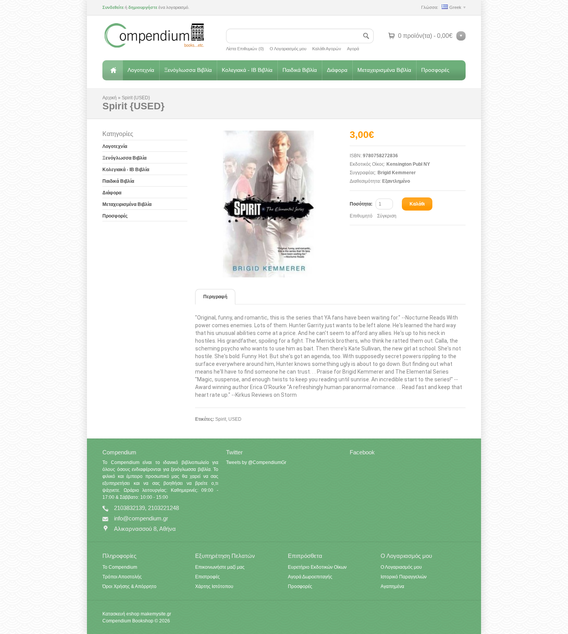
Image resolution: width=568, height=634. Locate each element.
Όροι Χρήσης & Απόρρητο (129, 586)
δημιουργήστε (142, 7)
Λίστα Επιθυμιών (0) (245, 48)
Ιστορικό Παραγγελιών (404, 577)
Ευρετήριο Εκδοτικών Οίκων (317, 567)
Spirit (220, 419)
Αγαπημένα (392, 586)
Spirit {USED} (136, 97)
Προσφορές (435, 70)
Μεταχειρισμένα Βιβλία (384, 70)
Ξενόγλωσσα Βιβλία (188, 70)
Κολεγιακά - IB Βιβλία (247, 70)
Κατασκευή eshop (120, 614)
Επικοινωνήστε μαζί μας (220, 567)
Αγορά (353, 48)
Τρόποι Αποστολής (122, 577)
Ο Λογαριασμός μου (288, 48)
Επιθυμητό (361, 216)
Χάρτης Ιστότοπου (214, 586)
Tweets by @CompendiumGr (256, 462)
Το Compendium (119, 567)
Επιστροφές (207, 577)
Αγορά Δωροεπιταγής (310, 577)
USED (234, 419)
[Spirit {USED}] (272, 204)
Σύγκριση (386, 216)
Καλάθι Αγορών (326, 48)
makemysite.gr (156, 614)
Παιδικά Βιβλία (299, 70)
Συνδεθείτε (113, 7)
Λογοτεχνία (141, 70)
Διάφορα (337, 70)
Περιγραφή (215, 296)
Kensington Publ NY (408, 164)
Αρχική (112, 70)
